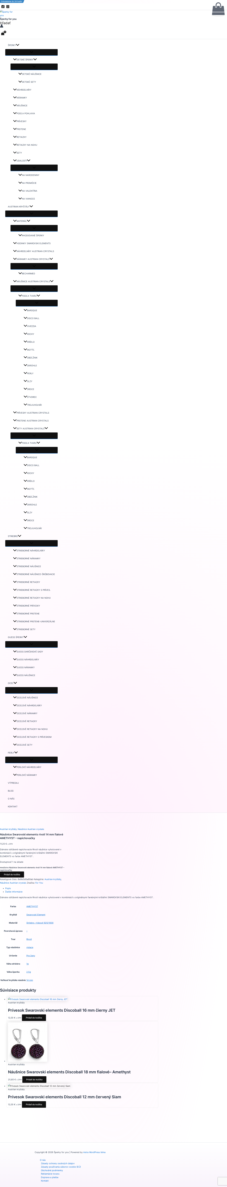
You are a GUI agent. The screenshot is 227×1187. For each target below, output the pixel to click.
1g (27, 963)
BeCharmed (28, 273)
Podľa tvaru (29, 296)
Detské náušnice (32, 74)
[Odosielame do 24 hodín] (37, 999)
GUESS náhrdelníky (28, 659)
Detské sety (29, 82)
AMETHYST (32, 906)
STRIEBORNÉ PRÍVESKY (28, 605)
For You (39, 882)
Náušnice (22, 105)
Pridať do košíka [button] (34, 1017)
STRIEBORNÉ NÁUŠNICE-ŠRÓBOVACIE (36, 574)
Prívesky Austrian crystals (33, 412)
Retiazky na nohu (27, 145)
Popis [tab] (8, 888)
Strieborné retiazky (28, 582)
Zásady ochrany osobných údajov (58, 1163)
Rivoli (29, 939)
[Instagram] (7, 7)
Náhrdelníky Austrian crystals (35, 251)
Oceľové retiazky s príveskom (34, 737)
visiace (29, 947)
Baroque (32, 310)
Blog (11, 790)
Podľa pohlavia (26, 113)
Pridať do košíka (12, 874)
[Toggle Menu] (31, 52)
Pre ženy (30, 955)
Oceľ (11, 683)
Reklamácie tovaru (50, 1173)
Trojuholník (34, 405)
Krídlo (31, 342)
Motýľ (30, 349)
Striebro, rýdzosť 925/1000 (39, 922)
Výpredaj (13, 783)
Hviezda (31, 326)
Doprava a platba (49, 1177)
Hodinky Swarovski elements (34, 243)
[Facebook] (3, 7)
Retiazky (22, 137)
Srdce (30, 389)
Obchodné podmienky (52, 1170)
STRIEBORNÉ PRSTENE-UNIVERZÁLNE (36, 621)
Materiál (22, 221)
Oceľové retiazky (27, 721)
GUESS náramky (26, 667)
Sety (19, 152)
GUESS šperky (16, 637)
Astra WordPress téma (94, 1152)
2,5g (28, 972)
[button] (5, 23)
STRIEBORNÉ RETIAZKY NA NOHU (34, 598)
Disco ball (33, 318)
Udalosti (22, 160)
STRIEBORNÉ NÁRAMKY (28, 558)
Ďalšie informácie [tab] (13, 891)
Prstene (21, 129)
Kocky (30, 334)
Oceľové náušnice (27, 697)
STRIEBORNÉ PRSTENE (28, 613)
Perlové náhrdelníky (29, 767)
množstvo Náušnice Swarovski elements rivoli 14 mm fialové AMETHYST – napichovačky (32, 868)
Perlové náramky (27, 775)
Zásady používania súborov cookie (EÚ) (61, 1166)
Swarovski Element (35, 914)
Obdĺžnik (32, 357)
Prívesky (22, 121)
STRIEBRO (13, 536)
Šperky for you (8, 19)
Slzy (29, 381)
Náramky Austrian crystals (33, 259)
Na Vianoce (28, 198)
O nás (11, 798)
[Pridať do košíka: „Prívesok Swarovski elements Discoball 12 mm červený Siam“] (218, 9)
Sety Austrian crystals (31, 428)
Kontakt (12, 806)
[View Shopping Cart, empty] (3, 33)
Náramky (22, 97)
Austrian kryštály (19, 206)
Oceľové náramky (27, 713)
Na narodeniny (30, 175)
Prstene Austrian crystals (33, 420)
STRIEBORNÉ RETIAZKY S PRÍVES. (33, 590)
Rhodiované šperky (33, 235)
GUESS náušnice (26, 675)
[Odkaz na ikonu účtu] (1, 26)
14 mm (29, 980)
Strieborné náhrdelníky (31, 550)
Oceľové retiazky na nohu (32, 729)
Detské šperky (25, 59)
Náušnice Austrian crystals (33, 281)
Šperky (12, 45)
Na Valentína (29, 191)
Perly (30, 373)
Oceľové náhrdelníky (29, 705)
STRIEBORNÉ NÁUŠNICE (29, 566)
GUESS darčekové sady (30, 651)
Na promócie (29, 183)
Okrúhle (32, 365)
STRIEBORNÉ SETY (26, 629)
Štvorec (32, 397)
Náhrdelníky (24, 89)
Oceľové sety (24, 745)
